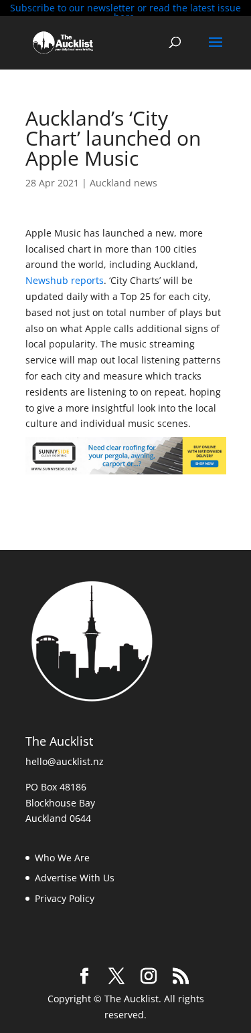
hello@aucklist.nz (64, 761)
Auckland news (123, 182)
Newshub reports (64, 280)
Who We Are (62, 857)
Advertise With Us (74, 877)
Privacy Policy (64, 898)
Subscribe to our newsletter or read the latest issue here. (125, 12)
